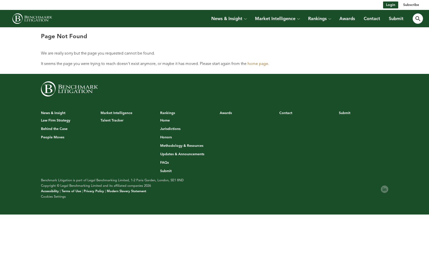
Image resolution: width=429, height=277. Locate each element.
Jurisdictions (170, 129)
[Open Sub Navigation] (245, 18)
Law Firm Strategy (55, 120)
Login (390, 5)
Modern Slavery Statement (126, 191)
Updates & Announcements (182, 154)
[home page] (32, 18)
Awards (347, 18)
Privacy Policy (94, 191)
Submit (396, 18)
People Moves (52, 137)
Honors (166, 137)
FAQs (164, 162)
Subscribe (411, 5)
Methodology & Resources (181, 146)
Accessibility (50, 191)
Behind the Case (54, 129)
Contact (372, 18)
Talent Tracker (112, 120)
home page (258, 63)
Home (165, 120)
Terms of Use (71, 191)
